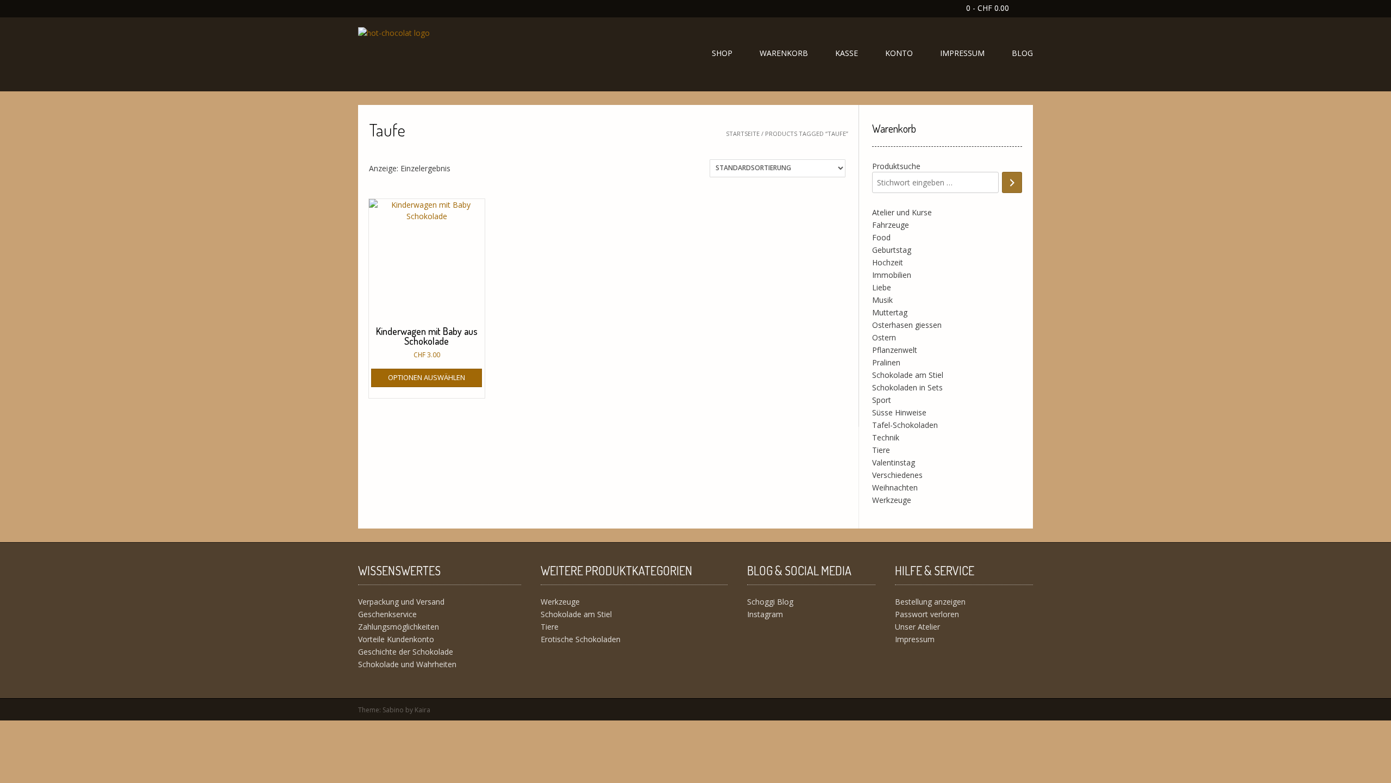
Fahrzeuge (890, 225)
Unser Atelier (917, 627)
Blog (1022, 53)
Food (881, 237)
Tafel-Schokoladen (905, 425)
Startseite (743, 133)
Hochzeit (887, 262)
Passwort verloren (927, 614)
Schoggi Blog (770, 601)
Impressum (962, 53)
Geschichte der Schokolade (405, 652)
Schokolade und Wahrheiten (407, 664)
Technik (885, 437)
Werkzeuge (891, 500)
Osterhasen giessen (907, 325)
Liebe (881, 287)
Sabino (393, 709)
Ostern (884, 337)
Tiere (881, 450)
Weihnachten (895, 487)
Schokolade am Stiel (907, 375)
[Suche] (1012, 182)
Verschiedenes (897, 475)
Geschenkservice (387, 614)
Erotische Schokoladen (581, 639)
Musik (882, 300)
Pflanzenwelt (894, 350)
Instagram (765, 614)
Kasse (846, 53)
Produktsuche (896, 166)
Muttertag (889, 312)
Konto (899, 53)
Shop (722, 53)
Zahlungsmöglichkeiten (398, 627)
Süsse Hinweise (899, 412)
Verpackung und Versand (401, 601)
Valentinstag (893, 462)
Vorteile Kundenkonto (396, 639)
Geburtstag (891, 250)
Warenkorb (784, 53)
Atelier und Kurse (902, 212)
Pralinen (886, 362)
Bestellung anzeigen (930, 601)
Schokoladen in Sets (907, 387)
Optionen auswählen (426, 377)
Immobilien (891, 275)
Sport (881, 400)
